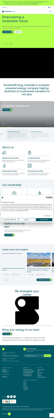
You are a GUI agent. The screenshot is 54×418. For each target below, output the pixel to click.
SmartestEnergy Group (28, 372)
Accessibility (26, 387)
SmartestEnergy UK (27, 374)
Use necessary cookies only (9, 219)
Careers (39, 374)
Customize (26, 219)
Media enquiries (41, 369)
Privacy (24, 381)
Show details (47, 215)
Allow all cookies (44, 219)
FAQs (39, 371)
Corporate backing (41, 377)
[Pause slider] (3, 124)
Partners (4, 377)
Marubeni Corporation (28, 369)
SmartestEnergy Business (28, 371)
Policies (24, 384)
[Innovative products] (40, 134)
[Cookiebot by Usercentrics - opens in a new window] (46, 198)
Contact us (5, 372)
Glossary (39, 375)
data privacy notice (23, 210)
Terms (24, 383)
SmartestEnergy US (27, 375)
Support (4, 370)
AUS (50, 7)
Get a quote (40, 372)
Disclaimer (25, 389)
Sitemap (25, 386)
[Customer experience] (17, 134)
